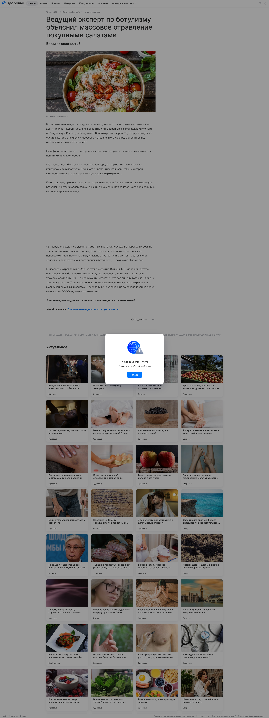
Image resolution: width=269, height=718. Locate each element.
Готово (134, 374)
